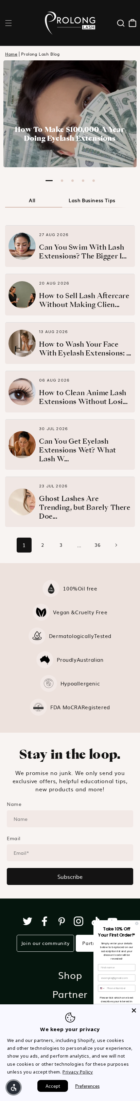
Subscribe (70, 876)
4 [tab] (83, 180)
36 (97, 544)
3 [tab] (72, 180)
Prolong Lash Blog (40, 54)
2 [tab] (62, 180)
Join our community (45, 943)
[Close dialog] (137, 923)
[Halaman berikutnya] (115, 545)
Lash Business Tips (92, 200)
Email (14, 838)
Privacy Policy (78, 1072)
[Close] (133, 1010)
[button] (8, 23)
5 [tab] (93, 180)
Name (14, 803)
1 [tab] (49, 180)
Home (11, 54)
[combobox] (101, 988)
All (32, 200)
